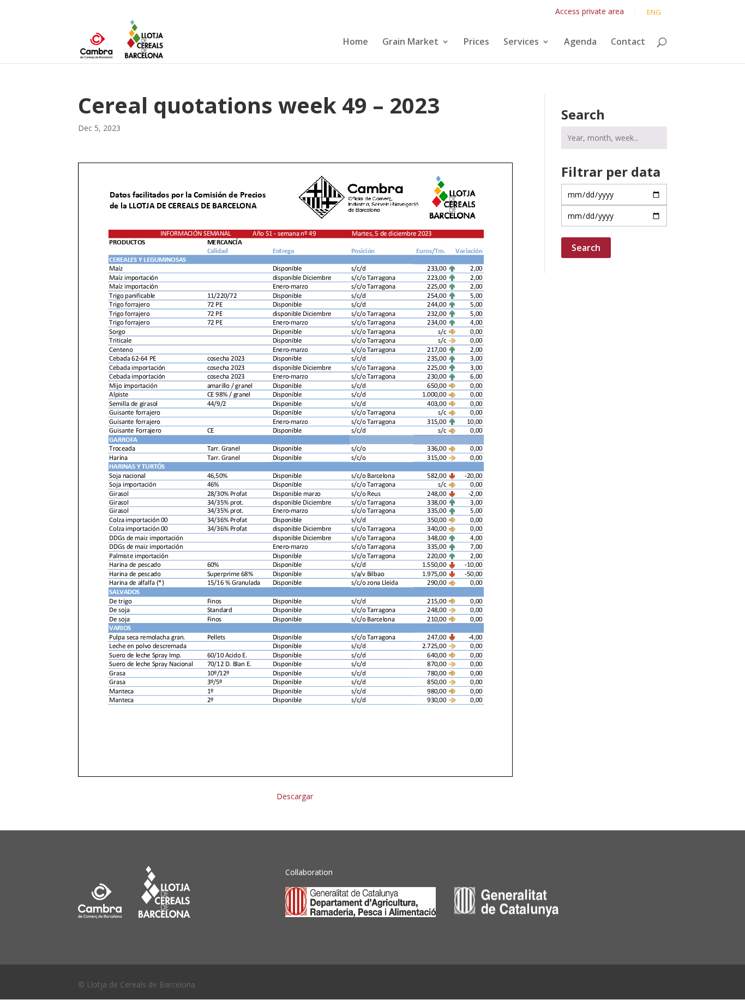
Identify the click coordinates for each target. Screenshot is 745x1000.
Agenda (580, 42)
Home (355, 42)
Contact (628, 42)
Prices (476, 42)
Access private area (589, 11)
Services (521, 42)
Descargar (295, 796)
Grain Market (410, 42)
